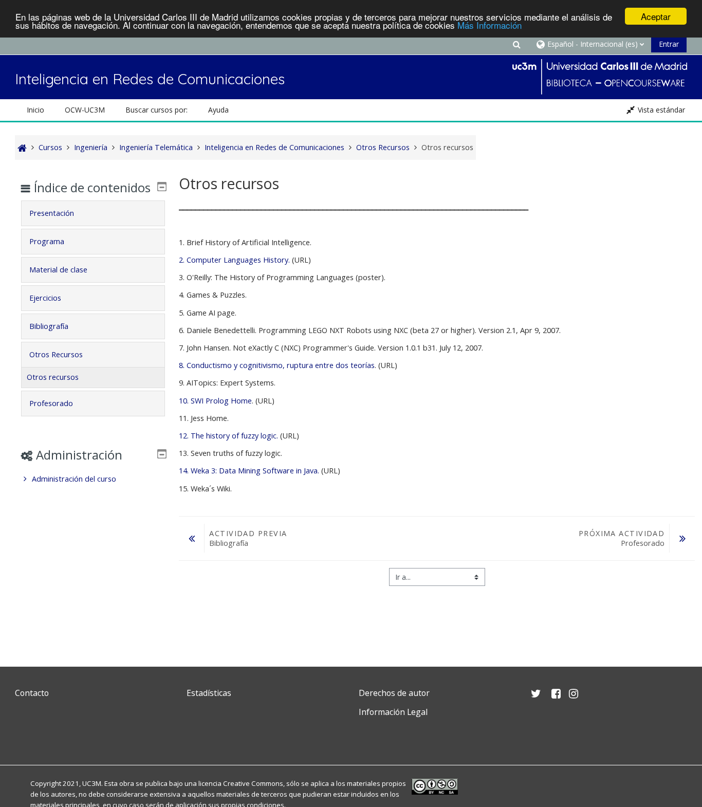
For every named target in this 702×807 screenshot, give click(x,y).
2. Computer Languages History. (234, 260)
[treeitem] (92, 479)
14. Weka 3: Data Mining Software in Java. (249, 470)
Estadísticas (209, 693)
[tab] (93, 213)
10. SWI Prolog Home (215, 401)
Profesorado (51, 403)
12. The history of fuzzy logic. (228, 436)
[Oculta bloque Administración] (162, 453)
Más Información (489, 25)
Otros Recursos (56, 354)
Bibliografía (48, 326)
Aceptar (656, 16)
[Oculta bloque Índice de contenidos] (162, 186)
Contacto (32, 693)
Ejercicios (45, 298)
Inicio (35, 110)
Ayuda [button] (218, 110)
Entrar (669, 44)
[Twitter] (25, 736)
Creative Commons (253, 783)
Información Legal (393, 712)
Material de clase (58, 269)
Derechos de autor (394, 693)
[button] (516, 43)
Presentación (51, 213)
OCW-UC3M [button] (85, 110)
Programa (46, 241)
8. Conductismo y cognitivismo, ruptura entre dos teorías (277, 365)
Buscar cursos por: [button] (156, 110)
